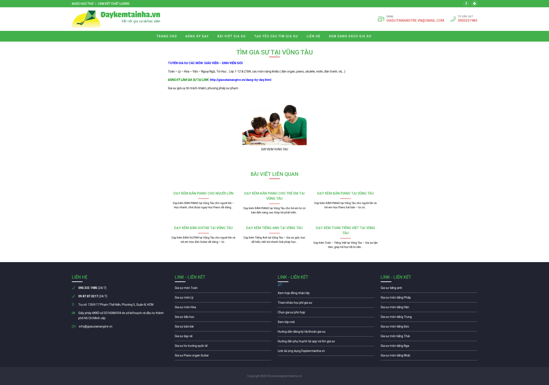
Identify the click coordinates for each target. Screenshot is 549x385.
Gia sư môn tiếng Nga (326, 352)
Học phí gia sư (326, 303)
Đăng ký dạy (197, 36)
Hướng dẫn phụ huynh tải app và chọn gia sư (326, 342)
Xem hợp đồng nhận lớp (326, 294)
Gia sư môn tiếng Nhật (429, 356)
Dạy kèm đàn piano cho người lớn (203, 193)
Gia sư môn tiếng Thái (429, 337)
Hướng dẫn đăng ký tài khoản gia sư (326, 332)
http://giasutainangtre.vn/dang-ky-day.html (240, 80)
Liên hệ (313, 36)
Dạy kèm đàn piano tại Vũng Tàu (345, 193)
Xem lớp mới (326, 323)
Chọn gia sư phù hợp (326, 313)
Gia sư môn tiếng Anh (429, 289)
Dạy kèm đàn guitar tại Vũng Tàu (203, 228)
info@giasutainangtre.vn (95, 326)
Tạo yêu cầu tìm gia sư (276, 36)
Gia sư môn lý (223, 298)
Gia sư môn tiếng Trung (429, 318)
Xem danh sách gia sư (350, 36)
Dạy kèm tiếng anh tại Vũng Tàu (274, 228)
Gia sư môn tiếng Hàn (429, 308)
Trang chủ (167, 36)
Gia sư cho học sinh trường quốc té (223, 346)
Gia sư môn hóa (223, 308)
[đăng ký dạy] (116, 19)
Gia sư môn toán (223, 289)
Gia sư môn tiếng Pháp (429, 298)
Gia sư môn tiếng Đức (429, 327)
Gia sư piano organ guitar (223, 356)
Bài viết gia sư (231, 36)
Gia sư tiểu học (223, 318)
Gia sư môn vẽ (223, 337)
